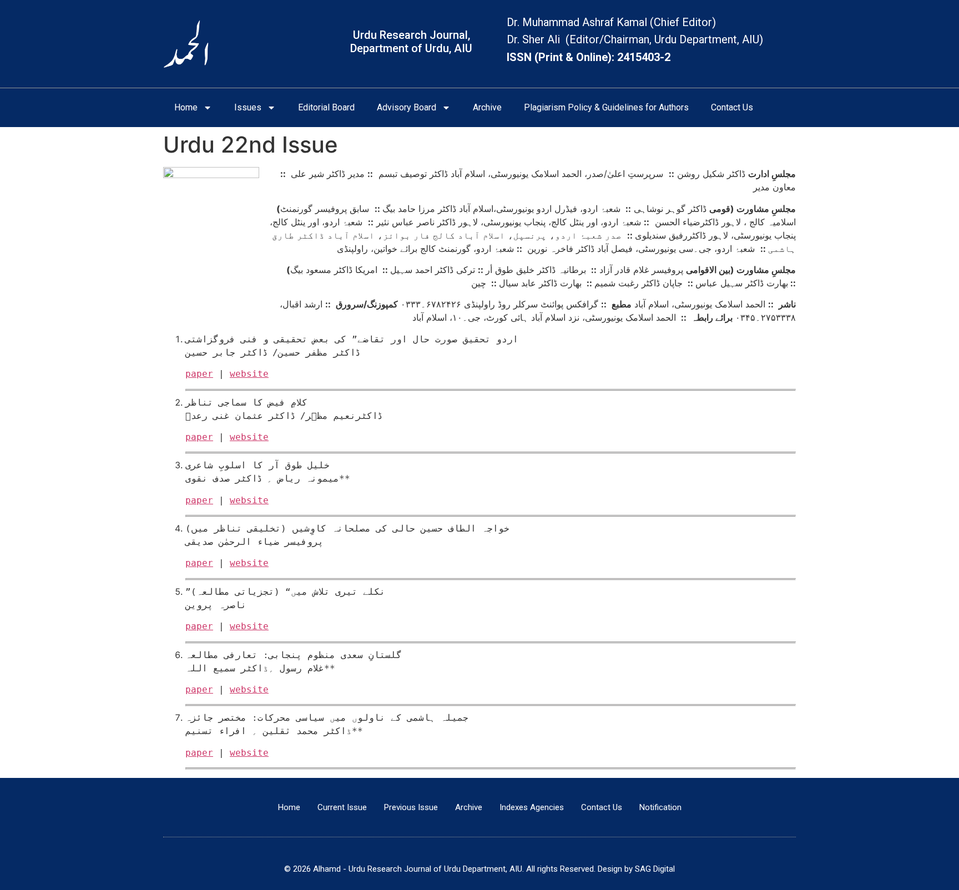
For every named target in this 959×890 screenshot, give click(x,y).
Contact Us (732, 107)
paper (199, 373)
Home (186, 107)
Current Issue (342, 807)
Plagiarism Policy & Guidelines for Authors (606, 107)
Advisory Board (406, 107)
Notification (660, 807)
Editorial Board (326, 107)
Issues (247, 107)
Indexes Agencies (531, 807)
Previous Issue (411, 807)
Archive (487, 107)
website (249, 373)
